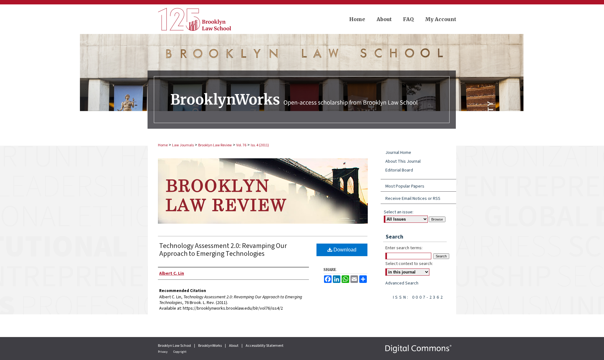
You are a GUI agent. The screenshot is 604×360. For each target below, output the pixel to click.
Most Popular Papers (404, 186)
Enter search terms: (403, 248)
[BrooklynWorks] (302, 85)
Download (344, 249)
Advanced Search (401, 283)
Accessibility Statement (264, 345)
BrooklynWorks (210, 345)
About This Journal (403, 161)
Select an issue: (398, 212)
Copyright (180, 352)
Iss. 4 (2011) (260, 145)
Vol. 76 (241, 145)
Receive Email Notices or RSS (412, 198)
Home (163, 145)
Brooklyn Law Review (215, 145)
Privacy (163, 352)
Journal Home (398, 152)
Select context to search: (409, 264)
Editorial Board (399, 170)
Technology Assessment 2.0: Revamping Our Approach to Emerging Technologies (223, 250)
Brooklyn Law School (175, 345)
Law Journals (183, 145)
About (234, 345)
